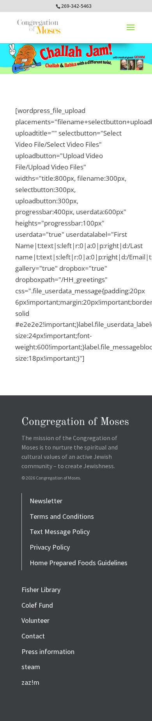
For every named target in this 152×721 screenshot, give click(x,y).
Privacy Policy (50, 547)
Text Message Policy (60, 531)
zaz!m (30, 682)
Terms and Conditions (62, 516)
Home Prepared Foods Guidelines (78, 562)
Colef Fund (37, 605)
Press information (47, 651)
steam (30, 666)
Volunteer (35, 620)
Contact (33, 635)
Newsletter (46, 500)
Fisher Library (40, 589)
